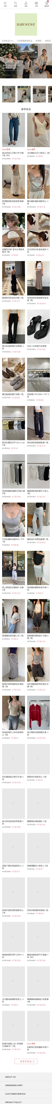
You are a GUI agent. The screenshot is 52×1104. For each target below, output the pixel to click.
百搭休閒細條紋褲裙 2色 (38, 925)
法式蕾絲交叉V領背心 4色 (38, 153)
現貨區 (48, 41)
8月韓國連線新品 (24, 41)
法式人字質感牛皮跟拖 (37, 346)
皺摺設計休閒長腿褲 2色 (38, 539)
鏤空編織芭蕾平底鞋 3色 (13, 394)
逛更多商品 (26, 1088)
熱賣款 (39, 41)
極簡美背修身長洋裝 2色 (13, 298)
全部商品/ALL (8, 41)
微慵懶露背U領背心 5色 (37, 877)
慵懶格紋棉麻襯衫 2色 (37, 829)
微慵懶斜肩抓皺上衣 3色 (13, 635)
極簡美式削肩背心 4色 (37, 780)
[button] (20, 75)
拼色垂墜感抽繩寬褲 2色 (38, 442)
